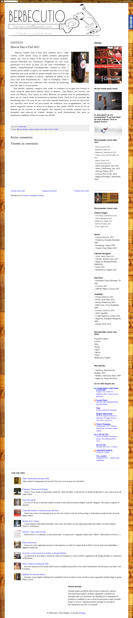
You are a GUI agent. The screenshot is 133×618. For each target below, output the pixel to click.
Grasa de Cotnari (102, 452)
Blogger (82, 613)
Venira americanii (29, 542)
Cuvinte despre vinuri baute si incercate (107, 389)
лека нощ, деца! (29, 500)
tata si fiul (43, 129)
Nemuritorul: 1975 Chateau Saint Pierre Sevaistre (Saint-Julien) (107, 428)
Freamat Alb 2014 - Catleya (107, 447)
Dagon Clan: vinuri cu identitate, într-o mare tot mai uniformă (107, 394)
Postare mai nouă (18, 191)
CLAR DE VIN (102, 434)
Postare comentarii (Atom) (33, 195)
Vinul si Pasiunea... (103, 424)
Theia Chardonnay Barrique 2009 (35, 478)
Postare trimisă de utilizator (106, 410)
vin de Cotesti (53, 129)
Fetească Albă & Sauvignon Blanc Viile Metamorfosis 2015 (106, 438)
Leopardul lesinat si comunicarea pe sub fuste (40, 510)
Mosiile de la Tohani (30, 521)
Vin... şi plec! (101, 456)
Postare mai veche (81, 191)
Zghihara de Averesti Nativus (33, 574)
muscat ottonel (34, 129)
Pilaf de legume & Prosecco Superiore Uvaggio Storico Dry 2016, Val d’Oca (107, 418)
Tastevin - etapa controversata (34, 532)
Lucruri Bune (101, 400)
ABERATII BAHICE (104, 450)
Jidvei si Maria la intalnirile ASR (35, 564)
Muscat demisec (22, 129)
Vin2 (98, 408)
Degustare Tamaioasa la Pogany (35, 489)
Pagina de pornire (49, 191)
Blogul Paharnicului (104, 414)
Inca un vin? (101, 445)
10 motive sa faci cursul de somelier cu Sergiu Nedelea (44, 553)
